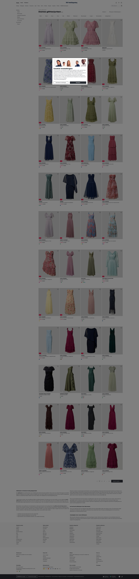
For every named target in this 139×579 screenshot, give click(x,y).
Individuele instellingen (61, 82)
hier (62, 78)
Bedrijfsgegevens (63, 79)
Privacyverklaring (57, 79)
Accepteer (78, 82)
